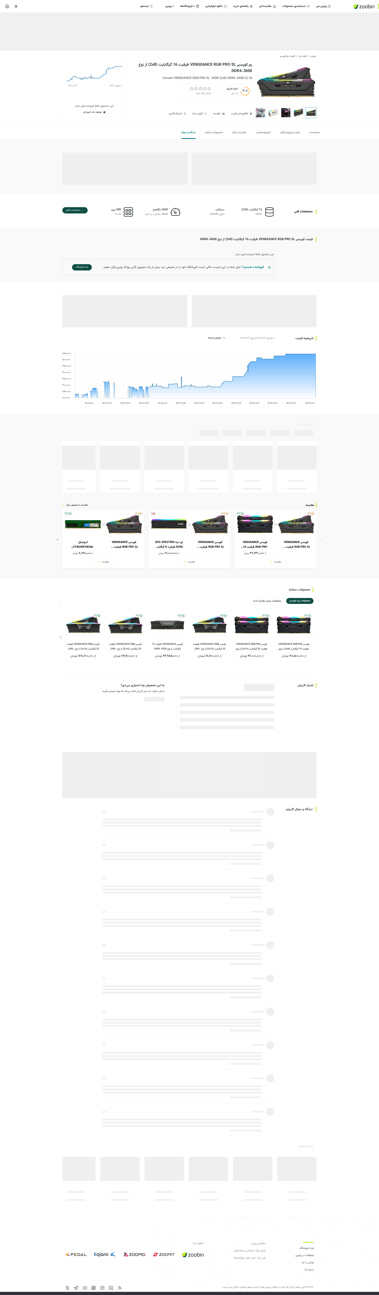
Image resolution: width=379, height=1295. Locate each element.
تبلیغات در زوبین (305, 1255)
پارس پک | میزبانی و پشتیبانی (249, 1250)
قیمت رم (303, 56)
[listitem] (276, 539)
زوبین (313, 56)
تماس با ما (308, 1262)
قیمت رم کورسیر (287, 56)
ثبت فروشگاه (307, 1248)
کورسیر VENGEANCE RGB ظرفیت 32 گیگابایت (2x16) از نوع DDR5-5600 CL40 (125, 646)
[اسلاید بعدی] (57, 539)
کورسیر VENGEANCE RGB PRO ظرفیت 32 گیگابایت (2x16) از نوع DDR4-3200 (251, 646)
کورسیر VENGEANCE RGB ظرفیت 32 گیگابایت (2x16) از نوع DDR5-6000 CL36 (83, 646)
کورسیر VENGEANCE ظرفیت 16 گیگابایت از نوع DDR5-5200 (167, 646)
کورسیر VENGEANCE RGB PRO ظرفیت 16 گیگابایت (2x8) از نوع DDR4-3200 (293, 646)
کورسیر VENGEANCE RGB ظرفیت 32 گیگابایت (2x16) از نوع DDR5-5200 (209, 646)
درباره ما (309, 1269)
